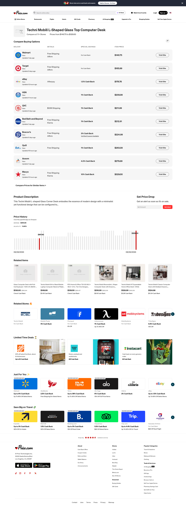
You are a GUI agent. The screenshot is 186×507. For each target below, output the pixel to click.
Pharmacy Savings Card (151, 486)
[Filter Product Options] (167, 41)
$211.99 (118, 108)
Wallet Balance (82, 459)
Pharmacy (91, 19)
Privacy (102, 502)
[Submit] (34, 13)
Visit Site (162, 55)
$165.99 (118, 68)
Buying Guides (116, 483)
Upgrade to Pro (126, 19)
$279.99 (118, 161)
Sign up (162, 13)
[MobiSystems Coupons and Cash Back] (133, 318)
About (80, 446)
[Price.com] (24, 451)
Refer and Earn (82, 456)
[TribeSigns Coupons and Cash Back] (160, 318)
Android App (148, 477)
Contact (74, 502)
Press (96, 502)
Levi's (114, 453)
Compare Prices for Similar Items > (31, 185)
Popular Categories (151, 446)
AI (121, 13)
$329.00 (119, 174)
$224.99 (119, 134)
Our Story (80, 463)
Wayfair (114, 466)
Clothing (146, 459)
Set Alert (167, 207)
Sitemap (111, 502)
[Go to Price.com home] (21, 12)
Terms (88, 502)
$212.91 (118, 121)
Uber (113, 456)
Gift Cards (77, 19)
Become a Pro (148, 470)
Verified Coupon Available (90, 136)
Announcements (83, 466)
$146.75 (118, 55)
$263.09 (119, 147)
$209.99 (119, 94)
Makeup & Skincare (149, 456)
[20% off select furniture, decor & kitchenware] (39, 352)
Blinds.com (115, 472)
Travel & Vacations (149, 449)
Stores (114, 446)
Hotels (64, 19)
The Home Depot (117, 469)
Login (155, 13)
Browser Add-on (149, 480)
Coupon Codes (82, 453)
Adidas (114, 449)
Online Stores (21, 19)
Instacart (115, 459)
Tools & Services (149, 463)
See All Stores (116, 476)
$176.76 (118, 81)
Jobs (81, 502)
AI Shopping (106, 19)
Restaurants (38, 19)
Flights (52, 19)
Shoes (146, 453)
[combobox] (79, 12)
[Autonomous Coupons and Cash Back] (106, 318)
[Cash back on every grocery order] (146, 352)
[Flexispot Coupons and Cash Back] (79, 318)
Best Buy (115, 463)
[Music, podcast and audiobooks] (93, 352)
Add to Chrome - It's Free (107, 3)
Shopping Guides (144, 19)
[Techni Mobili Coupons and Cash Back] (25, 318)
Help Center (147, 493)
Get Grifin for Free (149, 490)
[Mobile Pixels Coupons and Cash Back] (52, 318)
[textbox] (170, 12)
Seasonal (115, 480)
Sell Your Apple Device (164, 19)
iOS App (146, 473)
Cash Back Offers (83, 449)
